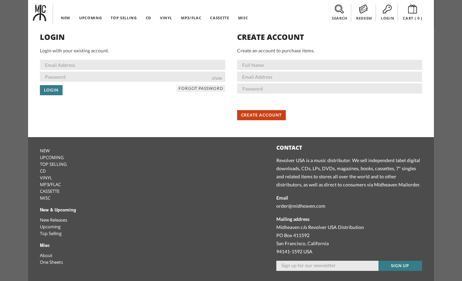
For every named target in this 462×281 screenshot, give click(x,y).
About (46, 255)
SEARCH (339, 18)
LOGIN (387, 18)
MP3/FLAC (191, 17)
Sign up (400, 265)
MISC (243, 17)
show (217, 78)
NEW (65, 17)
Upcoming (50, 227)
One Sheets (51, 262)
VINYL (166, 17)
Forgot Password (201, 88)
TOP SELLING (124, 17)
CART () (412, 18)
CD (148, 17)
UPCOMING (90, 17)
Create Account (261, 115)
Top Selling (51, 233)
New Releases (53, 220)
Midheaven (39, 12)
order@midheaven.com (300, 206)
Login (51, 90)
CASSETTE (219, 17)
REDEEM (364, 18)
